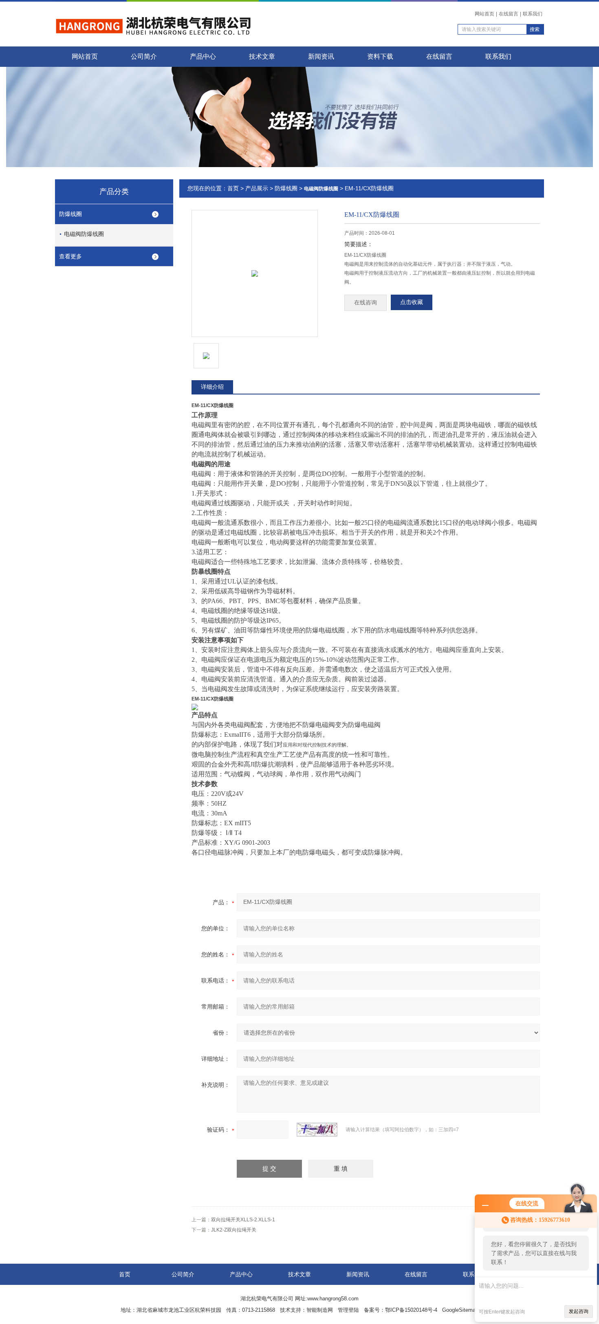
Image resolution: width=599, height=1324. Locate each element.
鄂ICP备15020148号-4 (411, 1310)
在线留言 (508, 14)
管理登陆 (348, 1310)
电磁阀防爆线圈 (84, 234)
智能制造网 (319, 1310)
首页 (233, 188)
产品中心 (203, 56)
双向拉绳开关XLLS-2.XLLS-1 (243, 1220)
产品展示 (256, 188)
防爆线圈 (70, 214)
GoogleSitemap (460, 1310)
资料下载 (380, 56)
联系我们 (532, 14)
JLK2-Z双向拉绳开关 (233, 1230)
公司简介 (144, 56)
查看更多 (70, 256)
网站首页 (484, 14)
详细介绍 (212, 386)
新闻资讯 (321, 56)
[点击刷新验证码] (317, 1130)
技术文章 (262, 56)
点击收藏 (411, 302)
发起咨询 (578, 1311)
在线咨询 (365, 303)
